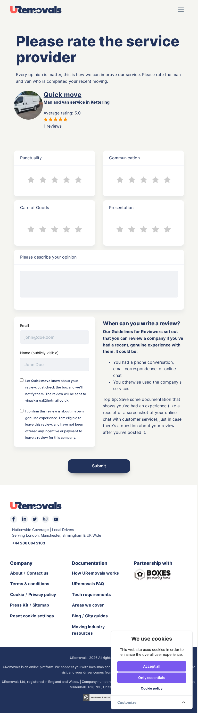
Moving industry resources (88, 630)
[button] (181, 9)
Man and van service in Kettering (77, 102)
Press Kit (19, 605)
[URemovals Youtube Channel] (56, 519)
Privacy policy (42, 594)
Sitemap (40, 605)
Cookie (17, 594)
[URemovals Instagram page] (45, 519)
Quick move (62, 94)
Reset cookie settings (32, 615)
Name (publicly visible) (39, 353)
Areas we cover (88, 605)
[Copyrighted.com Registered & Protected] (99, 697)
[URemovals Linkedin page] (24, 519)
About (16, 573)
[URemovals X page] (34, 519)
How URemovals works (95, 573)
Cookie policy (152, 688)
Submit (99, 465)
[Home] (36, 9)
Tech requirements (91, 594)
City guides (96, 615)
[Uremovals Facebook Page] (13, 519)
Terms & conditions (29, 583)
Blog (76, 615)
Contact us (37, 573)
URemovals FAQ (88, 583)
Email (24, 325)
